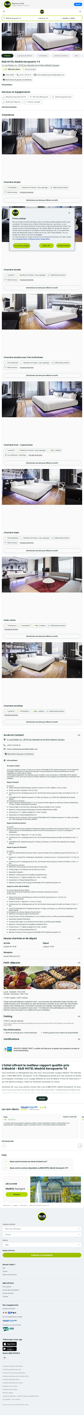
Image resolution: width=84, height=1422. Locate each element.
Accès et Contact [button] (14, 735)
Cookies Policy (22, 239)
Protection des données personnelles (14, 1373)
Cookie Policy (45, 239)
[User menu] (80, 11)
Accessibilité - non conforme (11, 1399)
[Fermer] (2, 4)
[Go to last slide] (4, 149)
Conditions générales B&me (11, 1379)
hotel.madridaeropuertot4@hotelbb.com (50, 75)
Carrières (5, 1296)
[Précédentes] (4, 1146)
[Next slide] (80, 149)
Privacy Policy (35, 239)
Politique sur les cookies (10, 1386)
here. (40, 235)
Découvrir (16, 1194)
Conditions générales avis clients (13, 1383)
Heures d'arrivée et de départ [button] (20, 938)
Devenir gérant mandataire (11, 1290)
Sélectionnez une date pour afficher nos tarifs (42, 200)
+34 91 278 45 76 (25, 75)
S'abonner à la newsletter (42, 1255)
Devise (5, 1240)
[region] (42, 229)
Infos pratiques (7, 84)
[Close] (69, 212)
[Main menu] (4, 11)
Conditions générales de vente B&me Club (15, 1376)
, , (30, 65)
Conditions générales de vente (12, 1369)
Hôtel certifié (9, 75)
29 (79, 47)
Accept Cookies (63, 246)
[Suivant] (80, 1146)
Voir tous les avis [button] (8, 1141)
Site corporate (7, 1286)
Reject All (46, 246)
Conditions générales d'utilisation (13, 1366)
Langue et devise (9, 1224)
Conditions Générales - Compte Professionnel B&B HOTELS (21, 1396)
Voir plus (42, 1098)
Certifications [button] (11, 1039)
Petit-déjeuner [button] (12, 962)
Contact (5, 1271)
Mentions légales (8, 1393)
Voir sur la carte (30, 69)
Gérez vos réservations (10, 1274)
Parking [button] (8, 1016)
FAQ (4, 1268)
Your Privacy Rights (21, 246)
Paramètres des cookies (10, 1389)
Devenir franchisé (8, 1293)
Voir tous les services (9, 107)
